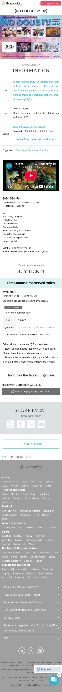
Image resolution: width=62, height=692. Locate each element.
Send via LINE (31, 424)
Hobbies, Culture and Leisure (20, 548)
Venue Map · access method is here (36, 139)
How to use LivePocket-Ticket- (22, 594)
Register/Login (52, 4)
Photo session (9, 514)
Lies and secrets (35, 86)
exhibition (49, 510)
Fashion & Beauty (11, 560)
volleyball (40, 535)
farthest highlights (22, 99)
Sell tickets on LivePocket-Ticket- (22, 602)
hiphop (49, 481)
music (6, 477)
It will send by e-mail (41, 424)
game (14, 556)
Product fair (8, 569)
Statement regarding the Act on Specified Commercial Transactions (31, 628)
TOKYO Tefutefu (39, 81)
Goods (45, 514)
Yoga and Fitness (11, 552)
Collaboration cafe (12, 527)
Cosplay (28, 560)
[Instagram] (40, 650)
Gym (26, 552)
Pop (33, 481)
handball (6, 544)
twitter (10, 424)
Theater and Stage (13, 489)
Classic (24, 485)
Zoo (34, 552)
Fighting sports (34, 540)
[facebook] (31, 650)
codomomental (21, 81)
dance (46, 498)
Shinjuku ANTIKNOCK (26, 126)
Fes (40, 481)
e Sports (50, 540)
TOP (4, 457)
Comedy (17, 498)
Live (37, 514)
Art (3, 577)
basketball (19, 544)
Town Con (18, 573)
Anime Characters (13, 523)
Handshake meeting (29, 510)
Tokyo (42, 126)
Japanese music (10, 481)
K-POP (14, 485)
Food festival (46, 573)
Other (48, 485)
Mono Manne (32, 498)
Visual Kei (37, 485)
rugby (29, 535)
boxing (19, 540)
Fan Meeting (9, 510)
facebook (21, 424)
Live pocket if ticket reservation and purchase (12, 3)
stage (5, 494)
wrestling (7, 540)
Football (18, 535)
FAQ (5, 638)
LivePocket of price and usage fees (24, 610)
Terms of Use (11, 617)
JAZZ (5, 485)
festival (35, 569)
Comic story (29, 494)
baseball (6, 535)
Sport (5, 531)
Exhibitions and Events (16, 564)
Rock (25, 481)
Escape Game (38, 556)
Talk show (26, 514)
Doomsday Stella (39, 90)
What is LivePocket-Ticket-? (20, 587)
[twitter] (21, 650)
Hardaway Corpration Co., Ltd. (32, 150)
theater (15, 494)
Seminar (31, 573)
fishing (24, 556)
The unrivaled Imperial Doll (44, 94)
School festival (16, 577)
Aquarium (44, 552)
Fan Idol (7, 506)
